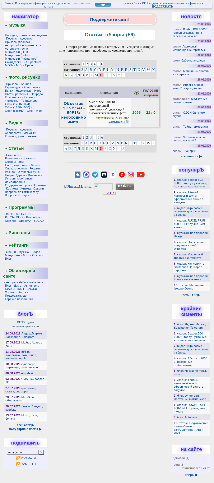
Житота (25, 188)
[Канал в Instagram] (131, 174)
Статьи (16, 148)
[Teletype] (113, 174)
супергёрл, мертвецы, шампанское (21, 365)
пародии (26, 3)
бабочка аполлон (193, 60)
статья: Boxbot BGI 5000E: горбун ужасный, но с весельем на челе (190, 183)
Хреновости (13, 133)
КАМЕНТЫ (29, 464)
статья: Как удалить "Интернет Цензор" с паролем (189, 267)
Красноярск (13, 97)
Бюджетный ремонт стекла (190, 100)
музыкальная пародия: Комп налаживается (191, 277)
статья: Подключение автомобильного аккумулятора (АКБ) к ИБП (191, 428)
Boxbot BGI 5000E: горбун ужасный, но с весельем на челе (190, 33)
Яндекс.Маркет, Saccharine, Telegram (23, 335)
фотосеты (195, 3)
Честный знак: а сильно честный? (189, 138)
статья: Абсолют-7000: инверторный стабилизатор (191, 362)
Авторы (11, 282)
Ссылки (32, 289)
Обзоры (10, 161)
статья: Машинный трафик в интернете (188, 256)
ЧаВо (22, 282)
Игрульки (30, 133)
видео (57, 3)
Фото (34, 165)
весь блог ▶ (25, 425)
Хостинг (10, 292)
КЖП (20, 289)
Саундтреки (13, 62)
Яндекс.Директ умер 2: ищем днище (188, 86)
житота (48, 6)
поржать (181, 3)
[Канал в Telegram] (95, 174)
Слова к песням (16, 168)
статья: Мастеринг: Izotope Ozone (189, 286)
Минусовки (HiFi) (16, 52)
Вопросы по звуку (17, 195)
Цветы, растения (16, 94)
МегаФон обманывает (19, 398)
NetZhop (11, 220)
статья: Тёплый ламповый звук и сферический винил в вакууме (188, 197)
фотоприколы (42, 3)
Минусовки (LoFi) (17, 55)
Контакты (35, 282)
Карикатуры (13, 87)
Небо (37, 90)
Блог (8, 258)
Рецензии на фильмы (19, 158)
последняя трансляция (25, 326)
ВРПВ (146, 3)
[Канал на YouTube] (141, 174)
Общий (11, 252)
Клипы (9, 136)
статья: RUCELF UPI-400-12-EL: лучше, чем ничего (190, 224)
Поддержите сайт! (110, 19)
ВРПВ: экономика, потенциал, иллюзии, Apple (21, 355)
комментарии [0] (119, 121)
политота (70, 3)
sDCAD (39, 220)
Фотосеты (11, 100)
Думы (18, 285)
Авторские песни (16, 48)
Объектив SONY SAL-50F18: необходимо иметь (73, 112)
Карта (22, 292)
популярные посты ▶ (25, 429)
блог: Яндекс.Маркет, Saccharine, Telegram (190, 326)
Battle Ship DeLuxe (18, 214)
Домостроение (27, 136)
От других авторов (17, 185)
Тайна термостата (195, 126)
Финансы (34, 175)
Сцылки (38, 188)
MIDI (19, 65)
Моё (39, 110)
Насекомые (24, 90)
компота (83, 3)
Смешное (12, 155)
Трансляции (29, 100)
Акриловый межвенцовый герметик (189, 48)
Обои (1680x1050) (17, 107)
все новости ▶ (191, 156)
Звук (21, 161)
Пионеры (188, 150)
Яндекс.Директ (15, 175)
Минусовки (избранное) (21, 58)
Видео (15, 122)
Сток (30, 110)
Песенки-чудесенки (19, 38)
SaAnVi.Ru (11, 3)
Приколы (12, 84)
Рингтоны (19, 232)
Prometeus (33, 217)
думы (155, 3)
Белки (9, 90)
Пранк (29, 65)
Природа (37, 94)
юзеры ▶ (191, 475)
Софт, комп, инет (16, 165)
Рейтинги (19, 245)
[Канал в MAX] (86, 174)
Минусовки (12, 255)
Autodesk (27, 373)
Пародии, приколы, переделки (26, 35)
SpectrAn (25, 220)
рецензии (168, 3)
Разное (28, 97)
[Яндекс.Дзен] (122, 174)
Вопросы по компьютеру (22, 191)
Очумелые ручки (29, 171)
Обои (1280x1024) (17, 104)
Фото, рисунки (24, 77)
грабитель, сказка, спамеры (20, 389)
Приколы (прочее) (17, 42)
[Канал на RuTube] (104, 174)
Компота (12, 188)
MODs (9, 65)
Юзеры (10, 289)
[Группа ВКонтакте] (78, 174)
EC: (109, 193)
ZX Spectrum (32, 62)
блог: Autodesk (187, 417)
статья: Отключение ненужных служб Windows (189, 245)
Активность (31, 285)
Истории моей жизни (19, 178)
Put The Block (14, 217)
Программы (22, 207)
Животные (31, 87)
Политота (39, 185)
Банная (26, 84)
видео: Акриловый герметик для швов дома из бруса (191, 211)
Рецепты (35, 168)
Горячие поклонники (19, 299)
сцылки (126, 3)
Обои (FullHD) (14, 110)
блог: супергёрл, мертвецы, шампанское (190, 397)
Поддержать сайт (17, 295)
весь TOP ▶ (191, 295)
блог (136, 3)
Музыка (17, 25)
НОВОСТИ (28, 457)
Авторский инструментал (22, 45)
